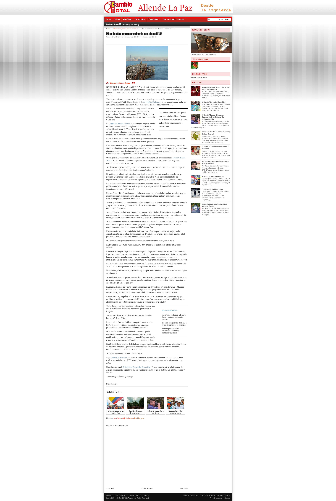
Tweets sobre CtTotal (199, 78)
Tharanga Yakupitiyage (120, 82)
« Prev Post (110, 489)
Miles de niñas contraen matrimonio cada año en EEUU (134, 33)
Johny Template (132, 496)
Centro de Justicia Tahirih (119, 123)
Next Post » (184, 489)
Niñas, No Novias (119, 357)
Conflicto (127, 19)
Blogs (117, 19)
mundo (129, 29)
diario (124, 29)
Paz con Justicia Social (173, 19)
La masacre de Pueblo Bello (212, 189)
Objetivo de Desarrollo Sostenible (136, 367)
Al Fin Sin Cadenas (151, 101)
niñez (134, 29)
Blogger (227, 498)
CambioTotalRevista (126, 498)
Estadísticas (153, 19)
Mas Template (144, 496)
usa (138, 29)
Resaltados (140, 19)
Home (108, 19)
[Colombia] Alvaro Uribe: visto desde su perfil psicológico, (215, 88)
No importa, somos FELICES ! (213, 176)
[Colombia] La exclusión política (213, 102)
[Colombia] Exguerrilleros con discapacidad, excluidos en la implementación (213, 117)
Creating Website (119, 496)
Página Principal (147, 489)
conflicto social (116, 29)
